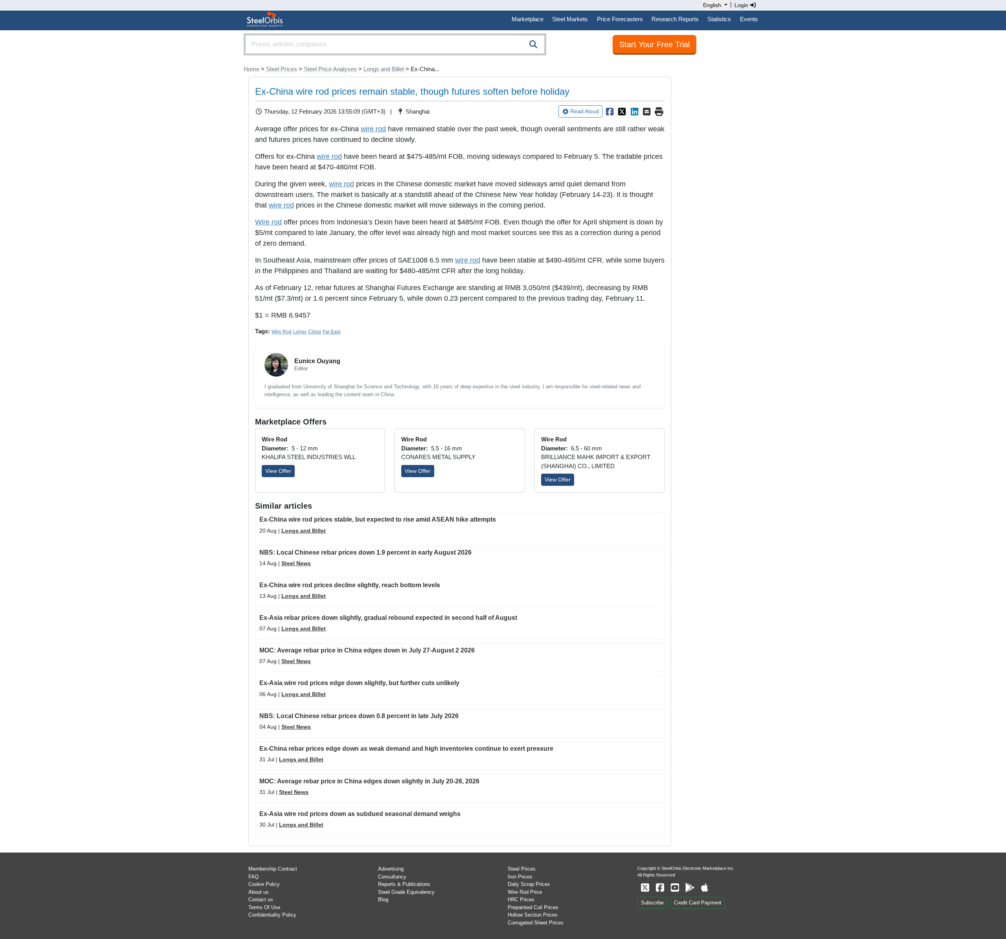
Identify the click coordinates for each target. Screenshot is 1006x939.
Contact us (260, 899)
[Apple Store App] (704, 887)
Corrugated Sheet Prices (536, 923)
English (712, 5)
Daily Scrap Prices (529, 884)
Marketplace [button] (527, 19)
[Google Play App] (690, 887)
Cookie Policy (264, 884)
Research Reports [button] (675, 19)
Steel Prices (281, 69)
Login (742, 5)
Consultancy (392, 877)
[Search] (533, 44)
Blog (383, 899)
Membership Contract (272, 869)
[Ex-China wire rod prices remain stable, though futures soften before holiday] (609, 111)
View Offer (278, 471)
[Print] (659, 111)
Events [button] (749, 19)
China (314, 331)
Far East (331, 331)
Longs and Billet (383, 69)
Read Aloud (584, 111)
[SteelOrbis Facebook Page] (660, 887)
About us (258, 892)
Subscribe (652, 903)
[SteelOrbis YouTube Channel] (675, 887)
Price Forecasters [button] (620, 19)
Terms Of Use (264, 907)
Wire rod (268, 222)
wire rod (373, 129)
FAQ (253, 877)
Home (251, 69)
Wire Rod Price (525, 892)
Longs (300, 331)
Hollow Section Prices (533, 915)
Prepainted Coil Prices (533, 907)
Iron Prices (520, 877)
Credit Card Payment (697, 903)
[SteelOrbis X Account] (645, 887)
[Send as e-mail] (646, 111)
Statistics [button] (719, 19)
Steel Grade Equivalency (406, 892)
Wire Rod (282, 331)
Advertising (391, 869)
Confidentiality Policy (272, 915)
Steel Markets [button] (570, 19)
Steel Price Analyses (330, 69)
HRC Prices (521, 899)
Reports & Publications (404, 884)
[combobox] (395, 44)
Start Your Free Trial (654, 44)
